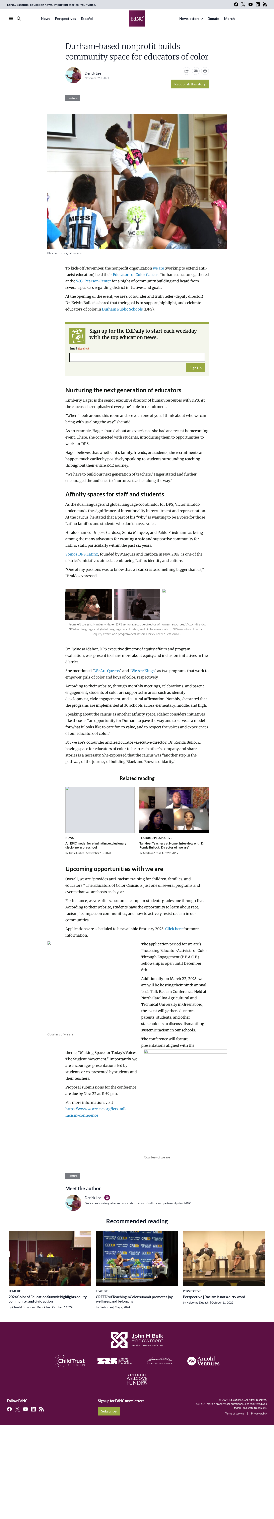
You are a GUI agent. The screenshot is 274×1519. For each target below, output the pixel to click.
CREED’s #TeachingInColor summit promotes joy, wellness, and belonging (135, 1299)
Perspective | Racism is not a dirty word (214, 1297)
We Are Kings (143, 670)
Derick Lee (93, 73)
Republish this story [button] (190, 84)
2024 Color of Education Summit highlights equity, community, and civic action (48, 1299)
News (45, 18)
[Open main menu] (11, 18)
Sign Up (196, 368)
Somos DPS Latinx (81, 554)
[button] (196, 71)
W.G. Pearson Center (93, 281)
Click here (174, 929)
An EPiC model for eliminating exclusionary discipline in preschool (96, 845)
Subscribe (109, 1411)
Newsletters (189, 18)
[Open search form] (19, 18)
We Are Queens (107, 670)
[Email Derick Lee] (107, 1197)
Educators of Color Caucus (135, 274)
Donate (213, 18)
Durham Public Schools (122, 309)
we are (158, 268)
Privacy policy (259, 1413)
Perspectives (65, 18)
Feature (72, 98)
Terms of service (234, 1413)
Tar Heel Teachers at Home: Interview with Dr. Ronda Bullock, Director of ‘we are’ (172, 845)
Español (87, 18)
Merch (229, 18)
